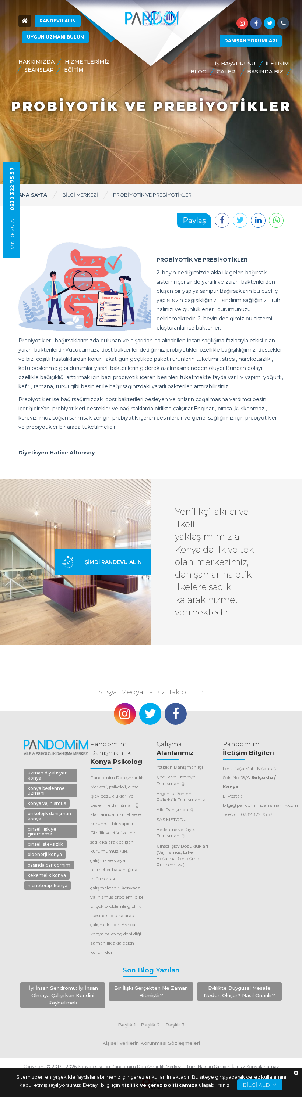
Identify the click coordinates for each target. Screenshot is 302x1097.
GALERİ (227, 71)
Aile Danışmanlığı (175, 809)
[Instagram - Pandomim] (242, 23)
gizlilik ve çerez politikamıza (159, 1085)
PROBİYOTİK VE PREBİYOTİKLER (152, 195)
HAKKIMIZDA (36, 61)
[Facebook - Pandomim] (256, 23)
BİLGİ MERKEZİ (80, 195)
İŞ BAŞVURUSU (235, 63)
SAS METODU (172, 819)
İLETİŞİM (277, 63)
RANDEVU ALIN (57, 21)
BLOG (198, 71)
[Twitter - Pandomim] (269, 23)
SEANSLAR (39, 69)
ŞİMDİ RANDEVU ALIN (113, 562)
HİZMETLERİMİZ (87, 61)
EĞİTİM (74, 69)
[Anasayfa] (24, 21)
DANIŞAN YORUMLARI (250, 40)
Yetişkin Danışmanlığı (180, 767)
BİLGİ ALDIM (260, 1085)
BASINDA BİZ (265, 71)
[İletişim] (283, 23)
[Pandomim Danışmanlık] (151, 18)
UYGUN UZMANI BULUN (55, 37)
